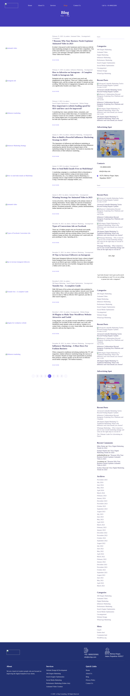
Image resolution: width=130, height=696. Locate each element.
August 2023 (101, 511)
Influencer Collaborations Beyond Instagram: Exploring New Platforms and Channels (110, 104)
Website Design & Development (56, 670)
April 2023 (100, 522)
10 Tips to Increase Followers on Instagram (71, 255)
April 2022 (100, 554)
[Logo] (11, 5)
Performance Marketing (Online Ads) (58, 683)
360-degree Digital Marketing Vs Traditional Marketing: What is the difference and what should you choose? (110, 118)
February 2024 (101, 496)
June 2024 (100, 485)
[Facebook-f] (8, 679)
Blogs (65, 5)
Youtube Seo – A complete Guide (66, 286)
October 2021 (101, 570)
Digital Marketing (102, 55)
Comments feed (102, 635)
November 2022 (102, 535)
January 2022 (101, 562)
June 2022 (100, 549)
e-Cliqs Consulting (61, 694)
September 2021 (102, 572)
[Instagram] (22, 679)
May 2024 (100, 488)
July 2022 (100, 546)
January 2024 (101, 498)
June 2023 (100, 517)
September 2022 (102, 541)
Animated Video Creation (54, 686)
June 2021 (100, 578)
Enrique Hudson (102, 451)
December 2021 (102, 564)
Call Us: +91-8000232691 (109, 5)
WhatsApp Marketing (104, 73)
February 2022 (101, 559)
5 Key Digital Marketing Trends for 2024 (108, 451)
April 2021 (100, 583)
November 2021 (102, 567)
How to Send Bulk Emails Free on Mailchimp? (72, 168)
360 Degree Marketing (58, 283)
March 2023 (101, 525)
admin (68, 36)
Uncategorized (85, 36)
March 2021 (101, 586)
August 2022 (101, 543)
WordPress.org (101, 638)
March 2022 (101, 556)
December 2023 (102, 501)
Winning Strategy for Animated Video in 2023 (72, 197)
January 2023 (101, 530)
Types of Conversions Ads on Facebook (69, 226)
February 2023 (101, 527)
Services (53, 5)
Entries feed (101, 632)
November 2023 (102, 503)
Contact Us (77, 5)
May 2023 (100, 519)
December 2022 (102, 533)
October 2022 (101, 538)
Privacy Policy (90, 680)
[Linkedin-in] (12, 679)
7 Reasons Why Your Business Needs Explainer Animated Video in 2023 (110, 457)
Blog (87, 677)
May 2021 (100, 580)
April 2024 (100, 490)
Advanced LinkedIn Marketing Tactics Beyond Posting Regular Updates (109, 90)
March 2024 (101, 493)
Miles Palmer (101, 446)
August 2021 (101, 575)
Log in (99, 630)
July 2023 (100, 514)
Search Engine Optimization (60, 103)
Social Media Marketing (54, 680)
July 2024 (100, 482)
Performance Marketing (104, 60)
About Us (41, 5)
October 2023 (101, 506)
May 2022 (100, 551)
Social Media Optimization (105, 65)
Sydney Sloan (101, 468)
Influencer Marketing (77, 70)
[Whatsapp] (27, 679)
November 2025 (102, 480)
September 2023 (102, 509)
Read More (55, 60)
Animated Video (75, 36)
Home (30, 5)
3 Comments (56, 38)
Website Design (83, 103)
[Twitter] (17, 679)
